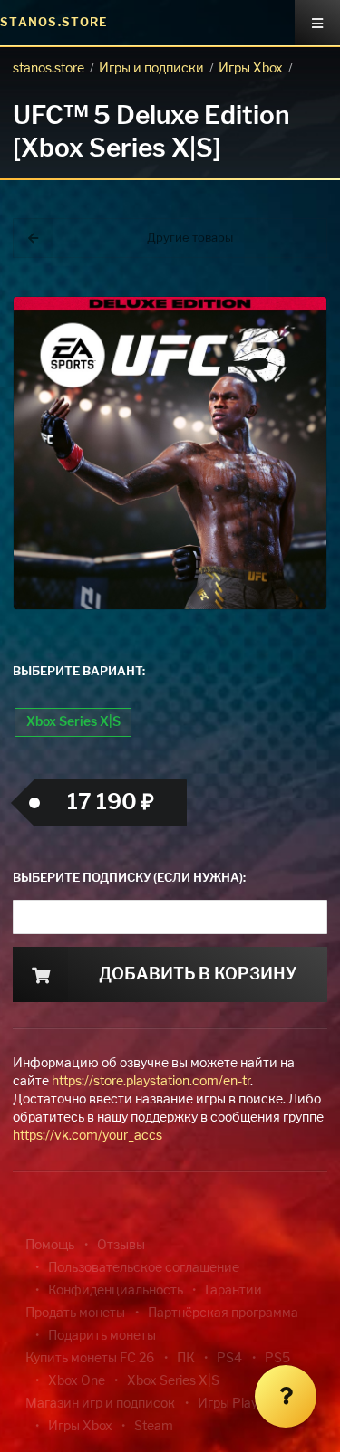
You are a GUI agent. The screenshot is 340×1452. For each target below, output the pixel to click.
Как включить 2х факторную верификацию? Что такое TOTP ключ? (293, 307)
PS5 (277, 1358)
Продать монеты (75, 1313)
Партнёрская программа (223, 1313)
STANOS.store (54, 23)
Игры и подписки (151, 68)
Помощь (49, 1245)
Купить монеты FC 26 (89, 1358)
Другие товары (190, 238)
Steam (153, 1426)
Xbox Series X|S (73, 722)
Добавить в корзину (197, 975)
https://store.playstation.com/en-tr (151, 1081)
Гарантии (233, 1291)
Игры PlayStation (248, 1404)
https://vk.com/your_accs (87, 1136)
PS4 (229, 1358)
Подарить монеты (102, 1336)
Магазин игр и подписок (100, 1404)
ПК (186, 1358)
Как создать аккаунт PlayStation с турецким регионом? (295, 296)
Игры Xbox (251, 68)
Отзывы (121, 1245)
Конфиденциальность (115, 1291)
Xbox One (76, 1381)
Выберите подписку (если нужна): (129, 878)
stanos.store (48, 68)
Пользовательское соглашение (143, 1268)
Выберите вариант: (79, 672)
